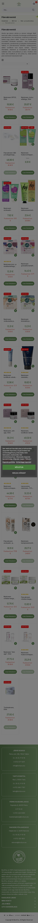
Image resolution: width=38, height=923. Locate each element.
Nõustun (19, 467)
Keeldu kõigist (19, 473)
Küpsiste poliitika (9, 462)
